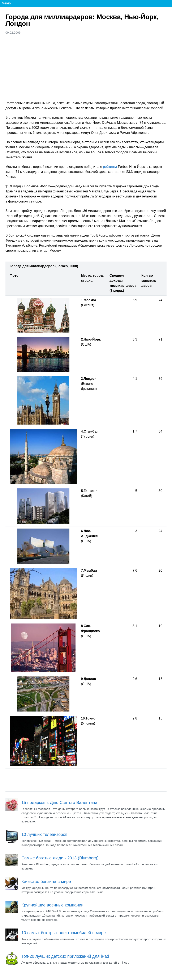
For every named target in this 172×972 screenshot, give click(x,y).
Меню (6, 3)
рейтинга (110, 166)
